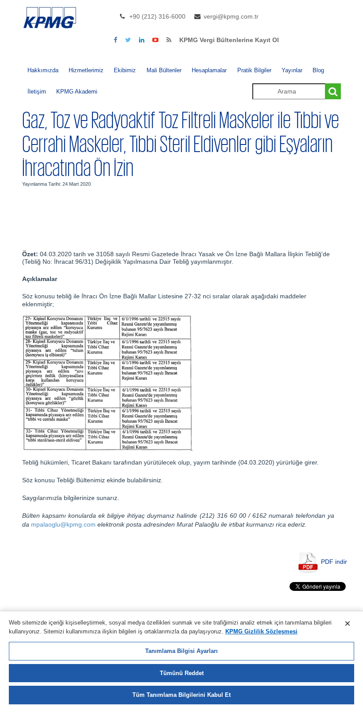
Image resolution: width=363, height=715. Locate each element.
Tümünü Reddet (182, 673)
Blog (318, 70)
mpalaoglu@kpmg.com (63, 524)
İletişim (36, 91)
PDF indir (334, 561)
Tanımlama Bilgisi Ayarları (181, 651)
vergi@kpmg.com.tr (231, 16)
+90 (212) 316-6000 (157, 16)
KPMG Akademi (76, 91)
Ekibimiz (125, 70)
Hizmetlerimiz (86, 70)
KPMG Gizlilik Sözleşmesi (261, 631)
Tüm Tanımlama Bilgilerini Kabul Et (181, 695)
